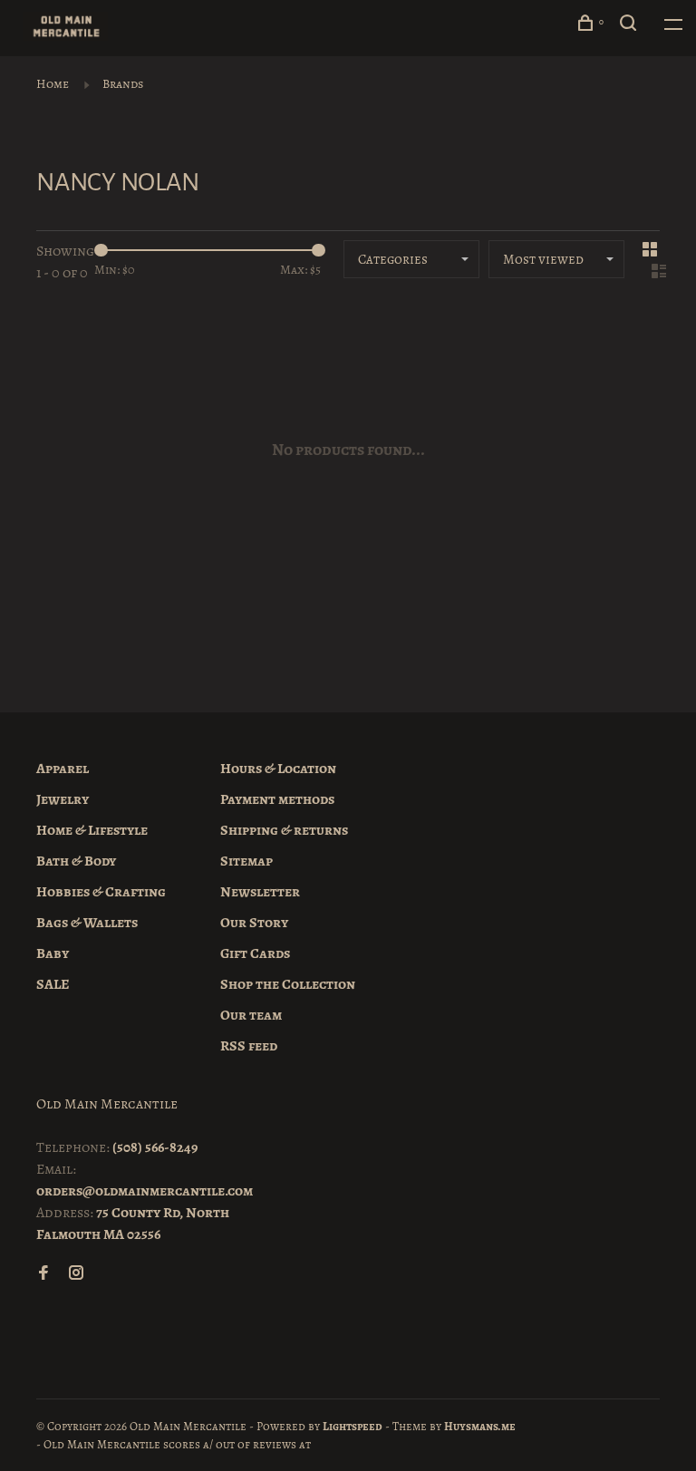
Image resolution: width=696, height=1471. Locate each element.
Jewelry (62, 799)
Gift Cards (255, 953)
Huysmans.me (480, 1426)
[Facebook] (43, 1274)
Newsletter (260, 892)
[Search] (631, 25)
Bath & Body (76, 861)
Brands (122, 83)
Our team (251, 1015)
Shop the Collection (287, 984)
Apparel (62, 769)
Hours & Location (278, 769)
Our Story (254, 923)
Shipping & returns (284, 830)
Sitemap (246, 861)
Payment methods (277, 799)
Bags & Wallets (87, 923)
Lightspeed (352, 1426)
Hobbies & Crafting (101, 892)
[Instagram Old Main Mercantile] (76, 1274)
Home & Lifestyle (92, 830)
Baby (52, 953)
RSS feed (248, 1046)
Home (52, 83)
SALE (53, 984)
